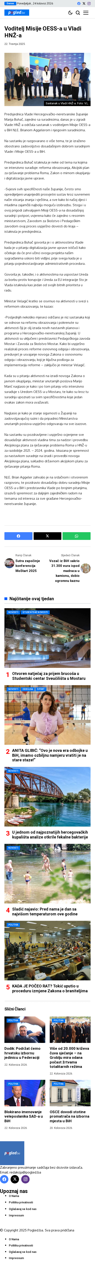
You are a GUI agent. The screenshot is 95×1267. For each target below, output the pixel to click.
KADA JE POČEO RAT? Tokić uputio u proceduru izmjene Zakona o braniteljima (50, 988)
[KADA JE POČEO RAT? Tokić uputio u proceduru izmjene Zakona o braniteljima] (47, 950)
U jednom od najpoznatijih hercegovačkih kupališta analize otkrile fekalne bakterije (50, 834)
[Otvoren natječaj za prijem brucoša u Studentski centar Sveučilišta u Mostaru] (47, 638)
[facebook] (78, 3)
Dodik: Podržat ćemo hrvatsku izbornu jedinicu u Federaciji (22, 1053)
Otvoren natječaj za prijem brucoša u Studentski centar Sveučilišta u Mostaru (49, 676)
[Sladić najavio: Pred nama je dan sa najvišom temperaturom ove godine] (47, 873)
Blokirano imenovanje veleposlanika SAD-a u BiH (23, 1116)
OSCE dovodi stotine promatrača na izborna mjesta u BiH (69, 1116)
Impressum (16, 1215)
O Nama (14, 1196)
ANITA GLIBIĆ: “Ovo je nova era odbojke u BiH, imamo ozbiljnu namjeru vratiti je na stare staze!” (50, 755)
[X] (84, 3)
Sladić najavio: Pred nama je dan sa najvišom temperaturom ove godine (45, 911)
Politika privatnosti (21, 1202)
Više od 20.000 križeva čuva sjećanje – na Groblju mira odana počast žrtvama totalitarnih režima (69, 1057)
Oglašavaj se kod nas (22, 1209)
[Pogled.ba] (16, 13)
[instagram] (89, 3)
